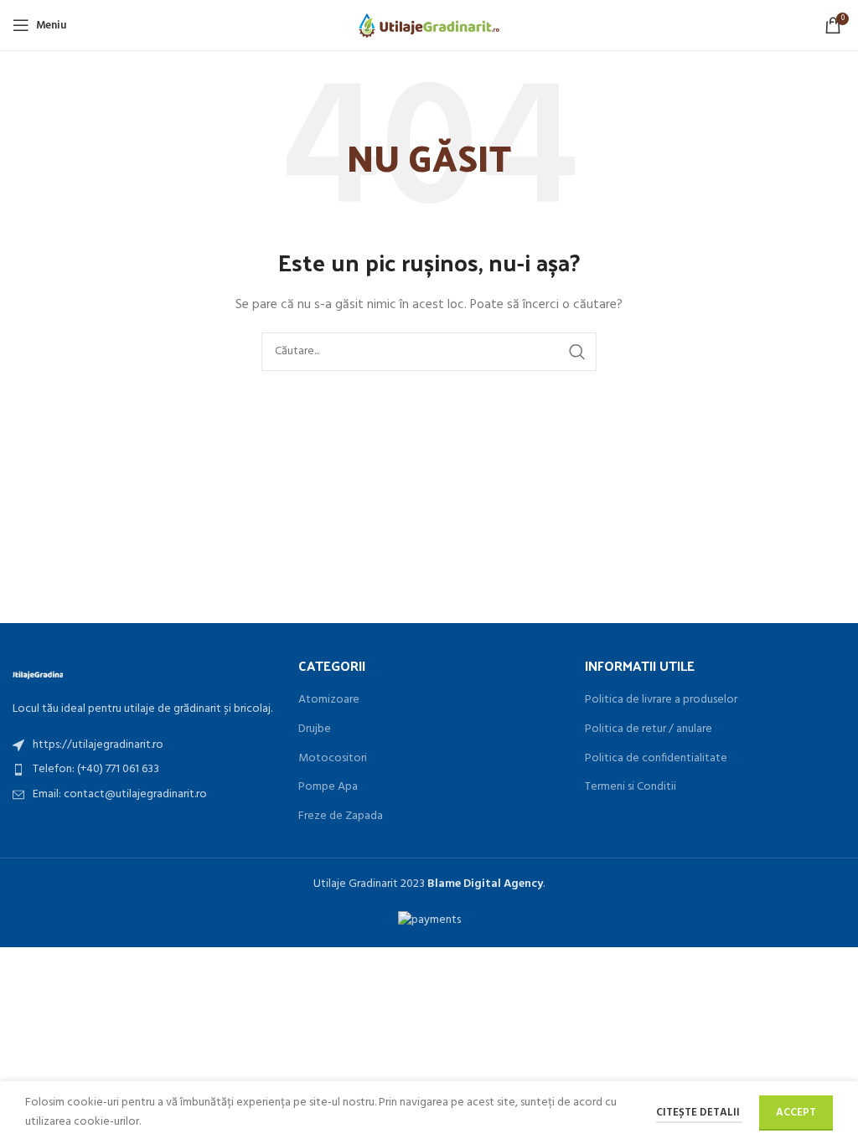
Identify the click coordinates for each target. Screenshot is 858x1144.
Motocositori (332, 758)
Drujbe (314, 729)
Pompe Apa (328, 787)
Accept (796, 1112)
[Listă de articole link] (143, 745)
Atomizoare (328, 700)
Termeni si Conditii (630, 787)
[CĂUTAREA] (577, 351)
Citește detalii (699, 1112)
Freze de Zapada (340, 816)
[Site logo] (429, 25)
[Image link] (38, 673)
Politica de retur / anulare (648, 729)
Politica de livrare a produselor (661, 700)
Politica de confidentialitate (656, 758)
